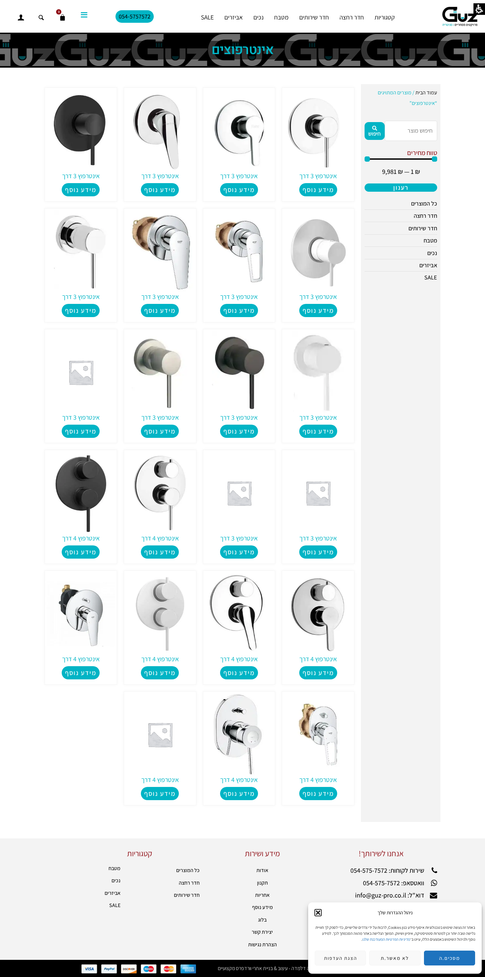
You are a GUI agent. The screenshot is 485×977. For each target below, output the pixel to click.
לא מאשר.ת (395, 958)
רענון (400, 187)
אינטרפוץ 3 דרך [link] (318, 176)
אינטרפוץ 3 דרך (160, 296)
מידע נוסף (160, 310)
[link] (318, 130)
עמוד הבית (426, 92)
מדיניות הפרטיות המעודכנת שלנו (386, 939)
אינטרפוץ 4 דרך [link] (160, 538)
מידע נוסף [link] (318, 189)
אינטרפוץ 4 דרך (318, 779)
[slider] (401, 159)
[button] (318, 912)
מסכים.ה (449, 958)
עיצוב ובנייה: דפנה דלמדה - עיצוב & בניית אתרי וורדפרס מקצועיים (279, 968)
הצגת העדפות (340, 958)
